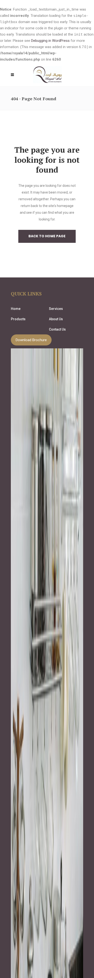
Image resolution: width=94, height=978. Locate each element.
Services (56, 309)
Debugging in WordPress (50, 40)
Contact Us (57, 329)
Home (15, 309)
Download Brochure (31, 340)
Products (18, 319)
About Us (56, 319)
